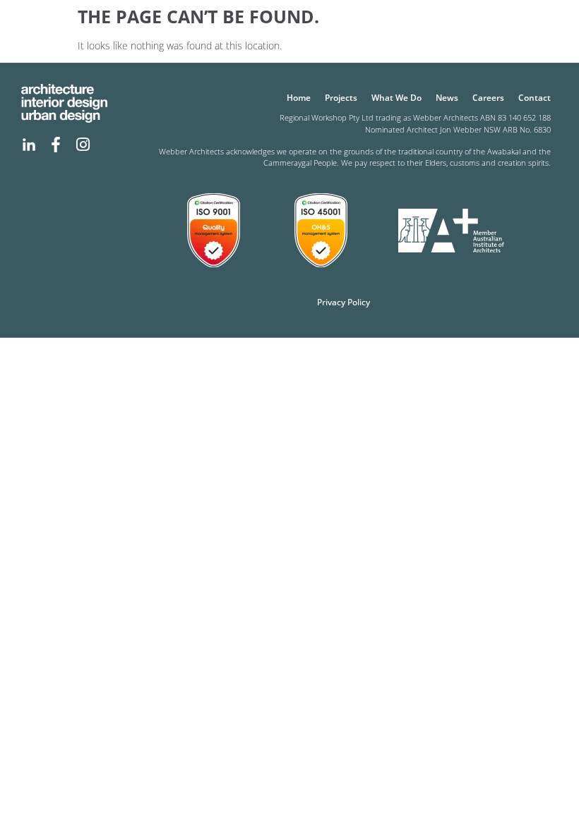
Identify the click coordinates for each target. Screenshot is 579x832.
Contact (534, 98)
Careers (488, 98)
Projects (341, 98)
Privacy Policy (343, 302)
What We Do (396, 98)
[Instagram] (82, 144)
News (447, 98)
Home (299, 98)
